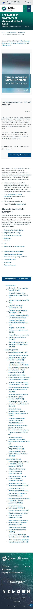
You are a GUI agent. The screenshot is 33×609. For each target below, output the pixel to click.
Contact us (6, 570)
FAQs (16, 567)
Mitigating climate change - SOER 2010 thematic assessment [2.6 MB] (17, 471)
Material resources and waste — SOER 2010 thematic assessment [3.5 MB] (19, 515)
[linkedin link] (14, 591)
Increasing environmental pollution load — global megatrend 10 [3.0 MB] (17, 421)
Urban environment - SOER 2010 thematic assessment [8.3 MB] (19, 541)
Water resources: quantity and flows (15, 257)
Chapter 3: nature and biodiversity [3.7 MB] (16, 306)
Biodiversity (7, 238)
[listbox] (16, 2)
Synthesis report (11, 285)
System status (17, 606)
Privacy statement (12, 598)
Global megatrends (12, 350)
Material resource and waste (13, 254)
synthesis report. (20, 204)
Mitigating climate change (12, 233)
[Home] (3, 33)
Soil (5, 244)
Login (24, 606)
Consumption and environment (14, 251)
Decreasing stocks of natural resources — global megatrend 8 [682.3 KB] (19, 404)
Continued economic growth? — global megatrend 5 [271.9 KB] (19, 383)
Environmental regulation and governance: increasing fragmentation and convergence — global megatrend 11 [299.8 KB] (18, 430)
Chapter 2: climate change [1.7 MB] (19, 301)
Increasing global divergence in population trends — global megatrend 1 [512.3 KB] (19, 358)
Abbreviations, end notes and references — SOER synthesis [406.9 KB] (18, 344)
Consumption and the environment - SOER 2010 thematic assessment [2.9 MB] (18, 508)
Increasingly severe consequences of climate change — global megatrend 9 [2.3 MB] (18, 412)
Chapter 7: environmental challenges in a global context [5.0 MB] (18, 330)
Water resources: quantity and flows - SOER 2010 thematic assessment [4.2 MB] (18, 522)
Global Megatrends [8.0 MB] (18, 352)
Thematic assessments (13, 459)
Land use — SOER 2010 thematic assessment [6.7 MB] (18, 490)
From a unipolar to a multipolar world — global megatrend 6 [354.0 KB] (19, 389)
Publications (21, 32)
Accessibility (22, 598)
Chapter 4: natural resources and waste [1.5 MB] (18, 311)
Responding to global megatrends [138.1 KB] (16, 448)
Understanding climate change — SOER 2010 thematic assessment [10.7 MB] (18, 464)
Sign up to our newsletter (12, 572)
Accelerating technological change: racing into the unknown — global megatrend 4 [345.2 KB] (19, 377)
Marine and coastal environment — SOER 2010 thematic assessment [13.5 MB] (19, 501)
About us (6, 567)
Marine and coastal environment (14, 246)
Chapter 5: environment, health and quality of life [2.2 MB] (18, 317)
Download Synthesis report (19, 155)
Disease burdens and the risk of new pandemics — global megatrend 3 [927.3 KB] (19, 370)
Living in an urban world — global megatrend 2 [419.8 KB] (18, 364)
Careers (27, 567)
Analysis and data (11, 32)
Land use (7, 241)
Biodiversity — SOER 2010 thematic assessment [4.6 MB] (18, 484)
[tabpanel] (16, 414)
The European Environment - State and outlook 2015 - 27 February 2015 (16, 43)
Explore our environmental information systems (16, 582)
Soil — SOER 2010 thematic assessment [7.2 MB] (18, 495)
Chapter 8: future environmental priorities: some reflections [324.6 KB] (19, 337)
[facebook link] (9, 591)
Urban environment (10, 265)
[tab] (9, 279)
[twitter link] (4, 591)
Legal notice (16, 601)
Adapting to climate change (12, 235)
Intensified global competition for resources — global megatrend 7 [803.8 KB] (18, 397)
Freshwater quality (10, 259)
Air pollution (7, 262)
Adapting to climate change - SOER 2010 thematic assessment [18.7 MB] (18, 478)
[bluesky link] (28, 591)
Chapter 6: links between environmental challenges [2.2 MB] (18, 323)
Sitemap (9, 606)
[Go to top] (31, 605)
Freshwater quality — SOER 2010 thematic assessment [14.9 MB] (17, 530)
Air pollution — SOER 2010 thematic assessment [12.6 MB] (19, 536)
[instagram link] (23, 591)
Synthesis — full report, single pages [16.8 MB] (18, 289)
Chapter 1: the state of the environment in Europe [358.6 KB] (18, 295)
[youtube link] (19, 591)
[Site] (11, 8)
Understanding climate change (13, 230)
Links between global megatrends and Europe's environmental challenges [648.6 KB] (19, 440)
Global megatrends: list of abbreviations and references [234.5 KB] (18, 454)
